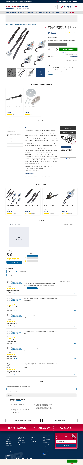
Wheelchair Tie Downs (31, 24)
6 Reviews (75, 32)
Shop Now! (21, 1)
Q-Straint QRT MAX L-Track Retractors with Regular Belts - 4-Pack (16, 283)
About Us (8, 439)
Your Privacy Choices (46, 453)
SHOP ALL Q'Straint (60, 420)
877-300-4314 (68, 6)
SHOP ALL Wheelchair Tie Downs (23, 420)
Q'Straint (12, 148)
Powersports (11, 13)
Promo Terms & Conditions (9, 448)
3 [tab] (69, 158)
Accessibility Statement (47, 447)
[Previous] (8, 47)
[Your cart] (76, 7)
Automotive (40, 13)
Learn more (23, 391)
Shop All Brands (21, 442)
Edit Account (32, 437)
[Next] (44, 47)
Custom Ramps (45, 442)
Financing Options (46, 451)
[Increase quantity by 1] (57, 49)
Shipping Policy (9, 445)
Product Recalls (45, 449)
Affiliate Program (9, 451)
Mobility (21, 13)
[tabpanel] (68, 146)
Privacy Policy (8, 441)
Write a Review (14, 262)
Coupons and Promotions (21, 438)
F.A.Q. (43, 437)
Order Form (20, 449)
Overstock (73, 13)
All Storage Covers (22, 447)
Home (7, 24)
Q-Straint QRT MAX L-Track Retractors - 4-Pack (16, 300)
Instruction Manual (68, 132)
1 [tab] (66, 158)
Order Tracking (33, 441)
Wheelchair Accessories (20, 24)
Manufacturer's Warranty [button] (68, 127)
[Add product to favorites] (44, 28)
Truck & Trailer (61, 13)
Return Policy (8, 443)
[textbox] (41, 389)
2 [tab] (68, 158)
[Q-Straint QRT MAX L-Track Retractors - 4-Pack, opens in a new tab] (8, 300)
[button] (32, 256)
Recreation (50, 13)
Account (75, 1)
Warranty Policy (9, 453)
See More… (50, 74)
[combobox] (12, 271)
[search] (55, 7)
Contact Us (8, 437)
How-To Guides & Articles (65, 1)
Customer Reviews (46, 444)
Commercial (30, 13)
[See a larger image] (26, 46)
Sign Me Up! (66, 445)
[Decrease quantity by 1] (49, 49)
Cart (31, 439)
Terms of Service (9, 455)
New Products (21, 440)
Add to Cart (67, 49)
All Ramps (20, 444)
